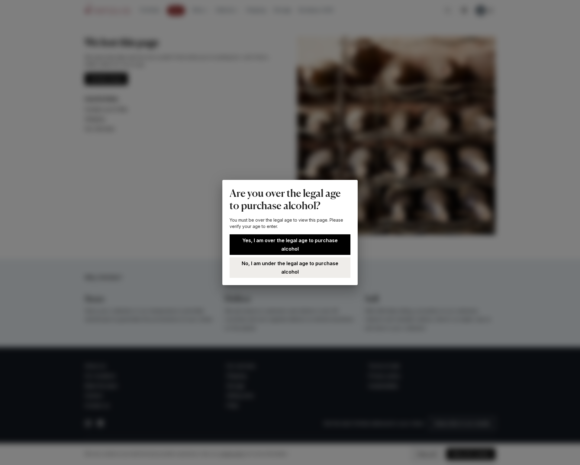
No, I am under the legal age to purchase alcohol (290, 267)
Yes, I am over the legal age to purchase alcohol (290, 244)
